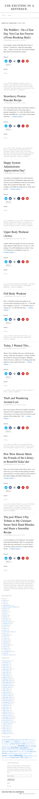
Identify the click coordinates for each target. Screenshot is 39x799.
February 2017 (7, 669)
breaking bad (17, 85)
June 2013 (6, 707)
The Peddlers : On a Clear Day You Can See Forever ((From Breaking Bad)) (19, 33)
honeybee (8, 40)
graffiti (27, 505)
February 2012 (7, 733)
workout (27, 337)
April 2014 (6, 692)
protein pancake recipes (19, 153)
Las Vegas (6, 620)
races (4, 633)
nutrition (27, 151)
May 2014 (6, 690)
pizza (25, 390)
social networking (6, 757)
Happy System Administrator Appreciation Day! (14, 166)
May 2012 (6, 728)
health (5, 617)
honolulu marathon (19, 747)
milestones (6, 623)
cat (23, 740)
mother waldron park (12, 509)
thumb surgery (24, 757)
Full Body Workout (15, 293)
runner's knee (7, 755)
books (5, 600)
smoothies (13, 587)
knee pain (18, 749)
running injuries (28, 755)
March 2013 (6, 712)
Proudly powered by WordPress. (28, 793)
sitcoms (35, 755)
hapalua (16, 746)
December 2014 (8, 680)
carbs (20, 740)
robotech (30, 753)
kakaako (18, 507)
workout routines (20, 284)
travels (5, 646)
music (27, 83)
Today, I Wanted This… (17, 345)
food (13, 148)
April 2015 (6, 676)
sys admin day (26, 222)
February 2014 (7, 694)
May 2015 (6, 674)
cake (21, 220)
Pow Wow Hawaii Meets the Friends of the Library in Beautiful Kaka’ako (19, 457)
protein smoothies (10, 585)
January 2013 (7, 715)
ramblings (11, 220)
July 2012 (6, 725)
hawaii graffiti (9, 507)
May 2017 (6, 666)
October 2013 (7, 700)
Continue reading (18, 116)
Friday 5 (5, 612)
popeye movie (30, 582)
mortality (6, 625)
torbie (30, 757)
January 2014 (7, 695)
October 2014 (7, 684)
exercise (12, 742)
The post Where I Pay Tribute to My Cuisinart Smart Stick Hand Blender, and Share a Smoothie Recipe (19, 524)
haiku (12, 746)
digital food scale (17, 151)
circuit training (16, 285)
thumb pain (15, 757)
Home (4, 15)
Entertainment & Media (16, 83)
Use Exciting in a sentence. (19, 7)
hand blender (19, 582)
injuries (5, 618)
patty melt (24, 751)
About (10, 15)
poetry (5, 630)
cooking (6, 151)
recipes (18, 148)
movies (18, 580)
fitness (10, 284)
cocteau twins (9, 446)
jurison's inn (31, 748)
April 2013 (6, 710)
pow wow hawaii (25, 509)
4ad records (27, 444)
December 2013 (8, 697)
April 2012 (6, 730)
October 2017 (7, 661)
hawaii (13, 504)
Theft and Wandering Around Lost (16, 400)
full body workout (16, 337)
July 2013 (6, 705)
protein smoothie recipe (24, 583)
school (5, 643)
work (18, 225)
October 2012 (7, 720)
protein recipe (16, 154)
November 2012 (8, 718)
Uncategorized (7, 651)
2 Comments (21, 90)
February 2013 (7, 714)
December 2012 (8, 717)
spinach (20, 587)
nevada (19, 751)
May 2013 (6, 709)
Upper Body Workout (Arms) (16, 234)
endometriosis (7, 605)
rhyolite (26, 753)
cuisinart (10, 582)
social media (7, 645)
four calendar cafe (22, 446)
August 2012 (7, 723)
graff (22, 505)
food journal (23, 742)
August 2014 (7, 687)
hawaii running (30, 746)
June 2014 (6, 689)
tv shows (5, 650)
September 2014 (8, 685)
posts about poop (8, 631)
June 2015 (6, 672)
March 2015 (6, 677)
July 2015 (6, 671)
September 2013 (8, 702)
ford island (29, 742)
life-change (10, 751)
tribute (15, 444)
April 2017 (6, 667)
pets (28, 751)
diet (9, 148)
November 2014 (8, 682)
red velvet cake (15, 222)
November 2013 (8, 699)
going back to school (18, 744)
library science (7, 622)
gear (4, 613)
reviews (30, 580)
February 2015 (7, 679)
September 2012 (8, 722)
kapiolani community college (9, 749)
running (5, 641)
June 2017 (6, 664)
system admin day (10, 224)
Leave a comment (23, 156)
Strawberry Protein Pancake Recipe (15, 98)
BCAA (6, 740)
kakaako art (26, 507)
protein (6, 153)
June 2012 (6, 727)
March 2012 (6, 732)
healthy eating (6, 748)
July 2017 (6, 662)
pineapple (10, 753)
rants (4, 636)
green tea (8, 746)
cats (4, 602)
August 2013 (7, 704)
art (9, 504)
